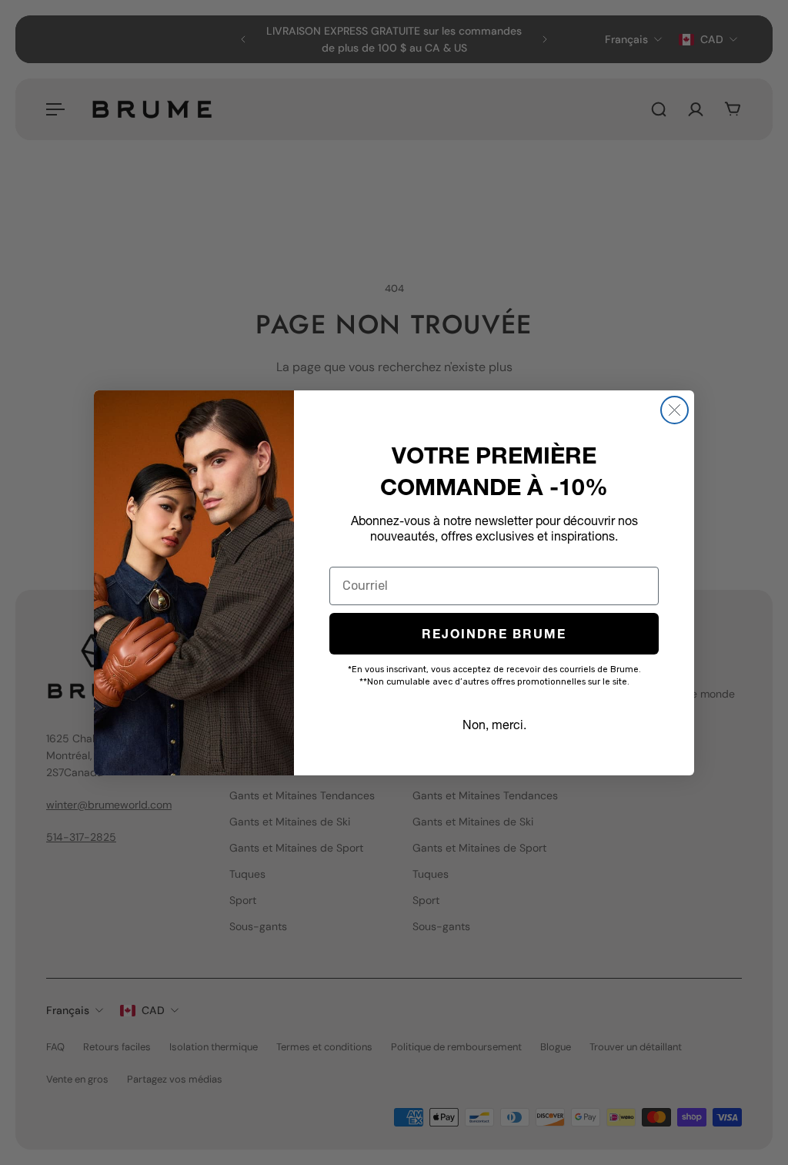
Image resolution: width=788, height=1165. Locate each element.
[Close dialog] (674, 410)
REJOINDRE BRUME (494, 633)
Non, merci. (494, 724)
